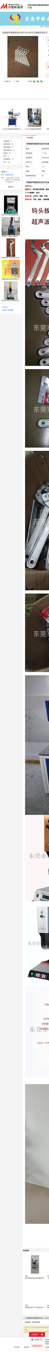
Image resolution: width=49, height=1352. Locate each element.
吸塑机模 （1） (8, 141)
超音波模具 (36, 1322)
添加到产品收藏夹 (7, 310)
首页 (41, 27)
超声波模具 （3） (9, 147)
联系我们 (27, 1347)
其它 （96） (7, 162)
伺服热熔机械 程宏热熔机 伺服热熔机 (13, 279)
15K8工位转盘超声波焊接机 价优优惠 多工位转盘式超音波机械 (21, 129)
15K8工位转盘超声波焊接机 (32, 129)
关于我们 (17, 1347)
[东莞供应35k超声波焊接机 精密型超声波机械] (11, 226)
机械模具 (27, 1322)
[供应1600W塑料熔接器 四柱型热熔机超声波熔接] (11, 205)
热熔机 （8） (8, 153)
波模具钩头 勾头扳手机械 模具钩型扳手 (14, 258)
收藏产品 (7, 81)
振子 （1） (7, 156)
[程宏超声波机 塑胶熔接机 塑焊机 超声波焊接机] (11, 290)
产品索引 (5, 307)
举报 (17, 81)
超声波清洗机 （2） (10, 150)
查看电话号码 (9, 175)
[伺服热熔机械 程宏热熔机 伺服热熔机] (11, 269)
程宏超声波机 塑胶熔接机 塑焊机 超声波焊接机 (16, 301)
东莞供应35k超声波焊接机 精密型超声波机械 (15, 236)
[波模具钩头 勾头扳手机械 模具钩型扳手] (10, 247)
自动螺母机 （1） (9, 159)
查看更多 (11, 187)
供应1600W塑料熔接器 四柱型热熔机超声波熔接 (16, 215)
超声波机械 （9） (9, 144)
